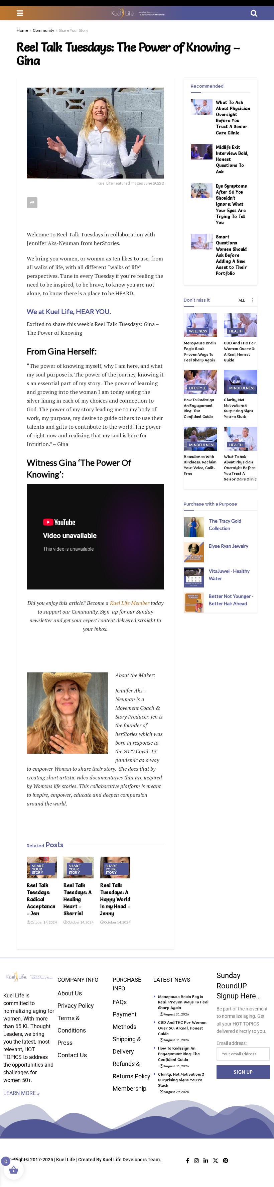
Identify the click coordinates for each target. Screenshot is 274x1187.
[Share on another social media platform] (32, 202)
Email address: (232, 1043)
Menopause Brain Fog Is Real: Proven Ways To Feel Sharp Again (200, 351)
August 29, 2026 (176, 1092)
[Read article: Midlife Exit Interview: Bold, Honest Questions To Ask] (202, 151)
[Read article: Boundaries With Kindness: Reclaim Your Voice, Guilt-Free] (200, 439)
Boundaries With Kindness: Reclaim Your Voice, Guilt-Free (200, 465)
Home (22, 30)
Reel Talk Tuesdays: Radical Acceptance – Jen (41, 899)
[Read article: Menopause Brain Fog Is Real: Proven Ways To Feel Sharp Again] (200, 325)
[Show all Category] (252, 300)
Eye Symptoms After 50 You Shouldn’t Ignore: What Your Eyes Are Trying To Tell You (231, 204)
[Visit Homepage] (137, 13)
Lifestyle (198, 388)
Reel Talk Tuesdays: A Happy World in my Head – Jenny (115, 899)
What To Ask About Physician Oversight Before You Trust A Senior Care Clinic (240, 467)
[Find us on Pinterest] (225, 1161)
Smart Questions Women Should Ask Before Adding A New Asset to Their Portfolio (231, 255)
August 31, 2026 (176, 1014)
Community (43, 30)
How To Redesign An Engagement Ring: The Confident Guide (199, 408)
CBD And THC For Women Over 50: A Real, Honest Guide (239, 351)
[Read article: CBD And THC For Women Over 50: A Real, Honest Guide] (240, 325)
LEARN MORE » (21, 1093)
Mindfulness (241, 388)
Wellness (198, 331)
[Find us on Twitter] (215, 1161)
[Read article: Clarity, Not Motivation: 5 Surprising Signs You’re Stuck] (240, 382)
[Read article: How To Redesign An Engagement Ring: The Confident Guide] (200, 382)
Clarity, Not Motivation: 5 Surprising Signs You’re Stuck (238, 408)
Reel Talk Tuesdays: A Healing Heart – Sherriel (77, 899)
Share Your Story (73, 30)
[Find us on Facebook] (187, 1161)
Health (236, 331)
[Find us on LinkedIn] (205, 1161)
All (242, 300)
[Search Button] (254, 13)
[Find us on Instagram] (196, 1161)
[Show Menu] (20, 13)
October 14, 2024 (43, 922)
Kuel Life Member (129, 603)
